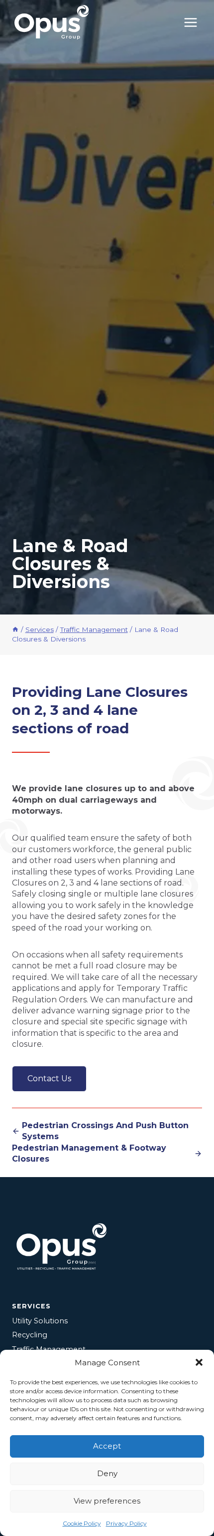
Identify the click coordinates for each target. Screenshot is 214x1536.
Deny (107, 1473)
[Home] (15, 629)
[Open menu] (190, 22)
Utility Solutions (40, 1320)
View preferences (107, 1501)
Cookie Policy (82, 1523)
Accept (107, 1446)
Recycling (29, 1334)
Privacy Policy (126, 1523)
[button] (199, 1362)
